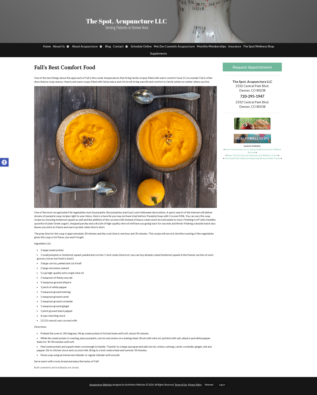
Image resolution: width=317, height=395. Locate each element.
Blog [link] (108, 46)
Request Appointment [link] (252, 67)
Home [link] (47, 46)
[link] (4, 162)
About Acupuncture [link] (85, 46)
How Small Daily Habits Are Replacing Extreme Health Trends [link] (252, 158)
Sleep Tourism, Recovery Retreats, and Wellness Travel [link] (252, 155)
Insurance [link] (234, 46)
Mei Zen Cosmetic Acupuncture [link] (174, 46)
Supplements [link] (158, 53)
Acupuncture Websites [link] (100, 384)
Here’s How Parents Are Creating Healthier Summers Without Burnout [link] (253, 151)
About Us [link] (59, 46)
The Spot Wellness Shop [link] (258, 46)
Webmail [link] (209, 384)
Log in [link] (222, 384)
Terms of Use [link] (181, 384)
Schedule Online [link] (141, 46)
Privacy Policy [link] (194, 384)
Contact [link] (118, 46)
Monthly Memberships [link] (211, 46)
